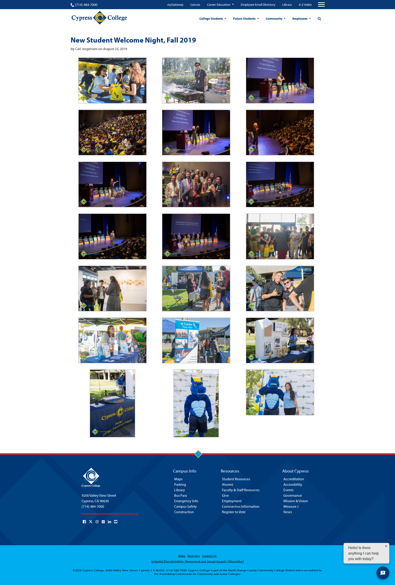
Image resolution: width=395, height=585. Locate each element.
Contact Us (209, 556)
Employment (232, 501)
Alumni (227, 484)
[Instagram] (97, 521)
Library (287, 5)
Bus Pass (180, 495)
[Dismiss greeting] (386, 546)
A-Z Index (305, 5)
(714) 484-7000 (86, 4)
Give (225, 495)
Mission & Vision (295, 501)
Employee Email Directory (258, 5)
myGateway (175, 5)
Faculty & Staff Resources (240, 490)
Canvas (195, 5)
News (287, 512)
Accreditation (293, 479)
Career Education (219, 5)
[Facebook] (84, 521)
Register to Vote (234, 512)
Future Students (244, 18)
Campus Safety (185, 506)
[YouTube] (115, 521)
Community (274, 18)
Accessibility (292, 484)
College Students (211, 18)
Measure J (291, 506)
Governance (292, 495)
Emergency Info (186, 501)
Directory (193, 556)
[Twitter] (91, 521)
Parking (180, 484)
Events (288, 490)
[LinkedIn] (109, 521)
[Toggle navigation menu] (321, 4)
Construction (184, 512)
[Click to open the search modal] (319, 18)
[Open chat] (382, 572)
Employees (300, 18)
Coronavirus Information (240, 506)
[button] (112, 80)
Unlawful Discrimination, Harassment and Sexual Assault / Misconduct (197, 561)
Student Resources (236, 479)
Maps (178, 479)
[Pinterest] (103, 521)
